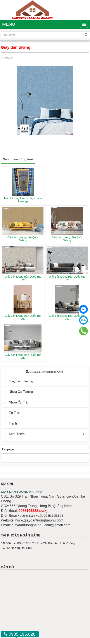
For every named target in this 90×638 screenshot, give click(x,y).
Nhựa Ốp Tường (21, 391)
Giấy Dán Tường (21, 381)
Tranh (13, 423)
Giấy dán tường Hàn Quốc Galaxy (23, 239)
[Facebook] (83, 309)
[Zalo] (83, 320)
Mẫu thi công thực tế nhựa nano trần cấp (23, 200)
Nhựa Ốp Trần (19, 402)
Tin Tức (14, 413)
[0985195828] (83, 330)
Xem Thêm (17, 434)
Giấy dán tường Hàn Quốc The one (23, 278)
